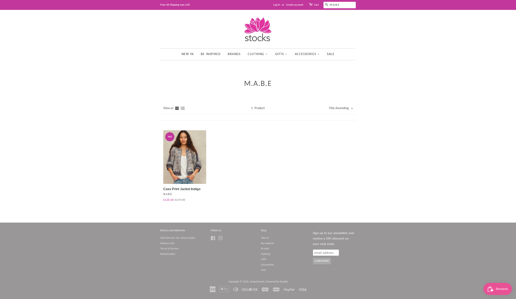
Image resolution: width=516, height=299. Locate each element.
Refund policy (167, 254)
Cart (316, 4)
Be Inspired (211, 54)
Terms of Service (169, 248)
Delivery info (167, 243)
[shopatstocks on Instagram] (220, 239)
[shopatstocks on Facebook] (213, 239)
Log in (276, 4)
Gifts (280, 54)
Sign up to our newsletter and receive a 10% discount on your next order (333, 239)
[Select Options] (189, 146)
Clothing (256, 54)
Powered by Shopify (277, 281)
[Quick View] (180, 146)
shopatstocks (257, 281)
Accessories (306, 54)
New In (188, 54)
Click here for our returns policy (177, 238)
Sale (330, 54)
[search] (340, 5)
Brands (234, 54)
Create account (294, 4)
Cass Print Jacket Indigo (182, 189)
